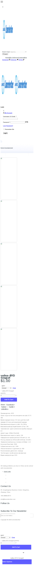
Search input (6, 52)
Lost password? (8, 126)
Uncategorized (8, 148)
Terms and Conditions (7, 523)
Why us (11, 57)
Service (16, 57)
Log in (5, 133)
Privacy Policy (5, 525)
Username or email (9, 116)
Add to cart (8, 400)
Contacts (21, 57)
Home (7, 57)
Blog (25, 57)
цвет (3, 386)
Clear (14, 388)
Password (6, 122)
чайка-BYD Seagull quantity (10, 538)
